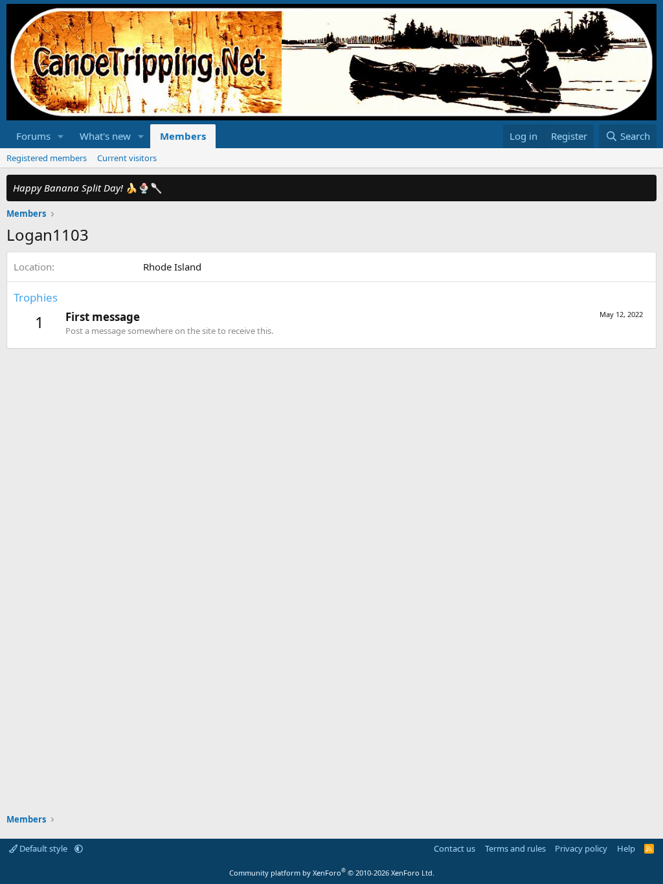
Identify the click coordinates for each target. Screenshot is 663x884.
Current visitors (127, 158)
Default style (43, 848)
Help (626, 848)
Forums (33, 135)
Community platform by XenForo (331, 873)
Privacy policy (581, 848)
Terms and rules (515, 848)
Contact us (454, 848)
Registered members (46, 158)
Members (183, 135)
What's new (105, 135)
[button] (61, 136)
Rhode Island (172, 266)
